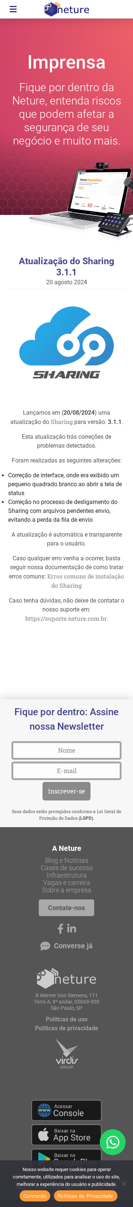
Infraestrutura (67, 875)
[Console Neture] (66, 1110)
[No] (123, 1183)
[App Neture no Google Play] (66, 1159)
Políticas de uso (67, 1019)
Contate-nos (66, 908)
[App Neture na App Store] (66, 1134)
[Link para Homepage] (66, 978)
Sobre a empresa (66, 890)
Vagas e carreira (66, 882)
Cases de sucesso (67, 868)
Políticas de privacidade (66, 1028)
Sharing (62, 421)
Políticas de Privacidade (86, 1196)
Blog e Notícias (66, 860)
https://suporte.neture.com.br (66, 618)
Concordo (35, 1196)
